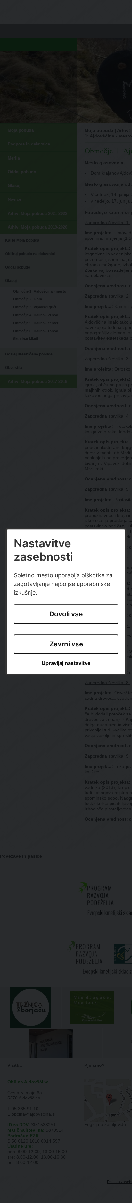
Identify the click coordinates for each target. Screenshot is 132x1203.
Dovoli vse (66, 614)
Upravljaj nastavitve (66, 663)
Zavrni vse (66, 644)
